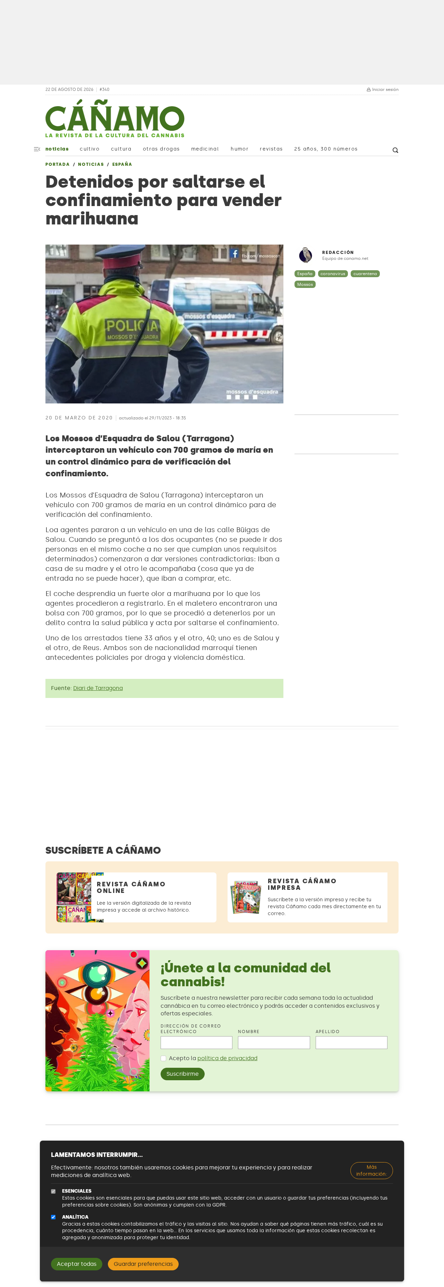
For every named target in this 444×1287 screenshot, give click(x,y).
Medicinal (205, 149)
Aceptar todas (76, 1264)
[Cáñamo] (114, 121)
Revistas (271, 149)
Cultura (121, 149)
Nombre (249, 1031)
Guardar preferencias (143, 1264)
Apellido (328, 1031)
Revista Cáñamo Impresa (302, 884)
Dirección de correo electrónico (191, 1029)
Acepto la (213, 1058)
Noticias (57, 149)
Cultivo (90, 149)
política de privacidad (227, 1058)
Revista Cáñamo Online (131, 887)
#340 (104, 89)
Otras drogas (161, 149)
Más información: (371, 1170)
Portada (57, 164)
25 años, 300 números (326, 149)
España (122, 164)
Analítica (75, 1217)
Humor (240, 149)
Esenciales (77, 1191)
